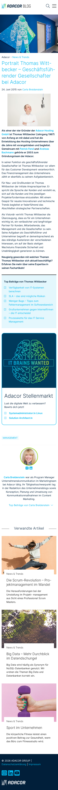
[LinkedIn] (10, 773)
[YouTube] (17, 773)
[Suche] (48, 6)
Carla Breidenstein (32, 89)
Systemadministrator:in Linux (26, 413)
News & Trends (20, 57)
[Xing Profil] (27, 468)
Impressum (35, 764)
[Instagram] (4, 773)
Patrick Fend (27, 148)
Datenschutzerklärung (14, 764)
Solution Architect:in (21, 417)
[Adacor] (13, 782)
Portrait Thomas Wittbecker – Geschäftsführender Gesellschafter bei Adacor (28, 72)
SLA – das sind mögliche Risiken (27, 296)
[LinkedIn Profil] (30, 468)
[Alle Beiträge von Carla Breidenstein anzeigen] (29, 457)
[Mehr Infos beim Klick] (29, 360)
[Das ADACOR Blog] (16, 6)
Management (10, 438)
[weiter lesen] (29, 555)
